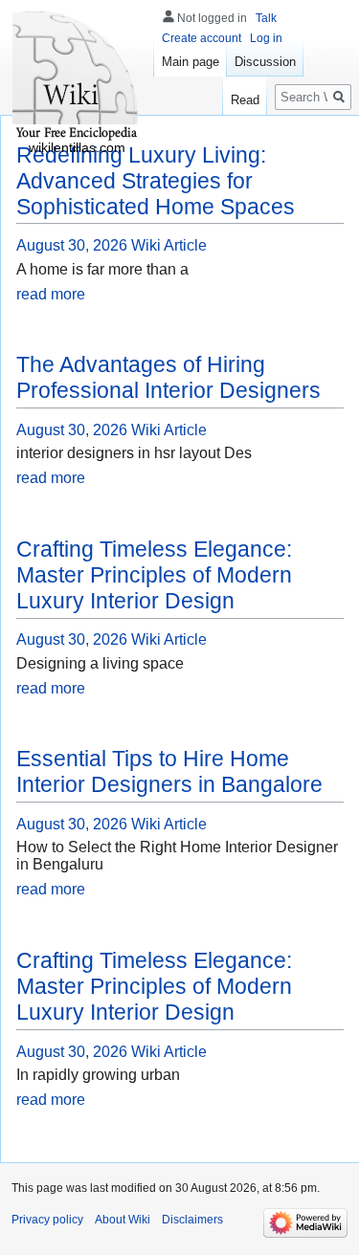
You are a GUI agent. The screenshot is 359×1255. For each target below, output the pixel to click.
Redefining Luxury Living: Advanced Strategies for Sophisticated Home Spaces (155, 181)
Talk (266, 18)
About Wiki (122, 1219)
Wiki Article (169, 245)
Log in (266, 38)
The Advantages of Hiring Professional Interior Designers (168, 377)
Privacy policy (47, 1219)
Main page (190, 62)
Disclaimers (192, 1219)
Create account (201, 38)
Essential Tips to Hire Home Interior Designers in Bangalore (169, 771)
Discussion (265, 62)
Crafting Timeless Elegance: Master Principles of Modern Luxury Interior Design (154, 575)
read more (50, 294)
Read (245, 100)
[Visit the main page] (76, 76)
